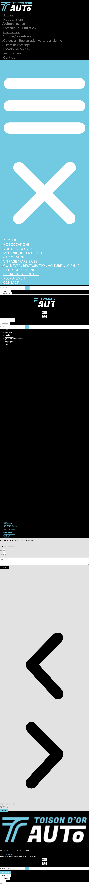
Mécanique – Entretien (19, 28)
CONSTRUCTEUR (5, 807)
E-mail (1, 554)
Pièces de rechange (16, 45)
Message (2, 556)
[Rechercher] (27, 288)
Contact (9, 57)
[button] (44, 149)
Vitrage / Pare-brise (17, 36)
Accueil (8, 15)
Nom (1, 550)
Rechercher (2, 287)
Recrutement (12, 53)
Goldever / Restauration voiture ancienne (32, 40)
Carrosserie (11, 32)
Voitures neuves (14, 24)
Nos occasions (13, 19)
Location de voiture (17, 49)
